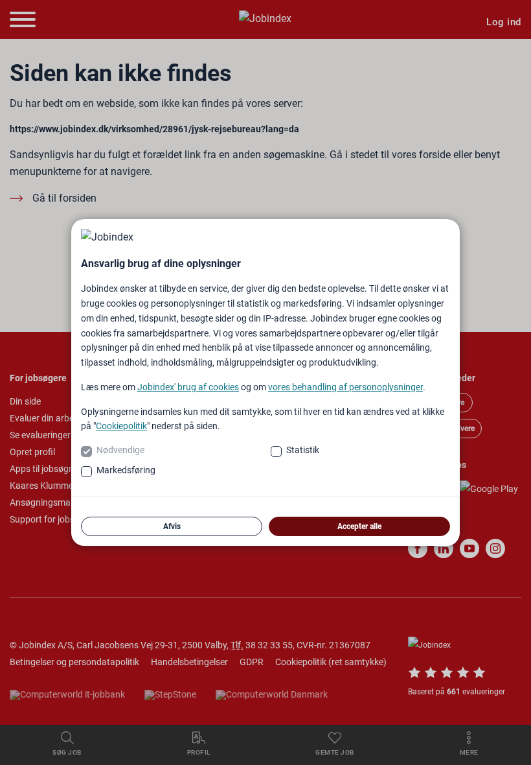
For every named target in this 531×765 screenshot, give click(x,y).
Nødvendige (120, 450)
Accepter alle (359, 526)
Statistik (302, 450)
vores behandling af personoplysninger (345, 387)
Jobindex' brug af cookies (188, 387)
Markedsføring (125, 470)
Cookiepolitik (121, 426)
